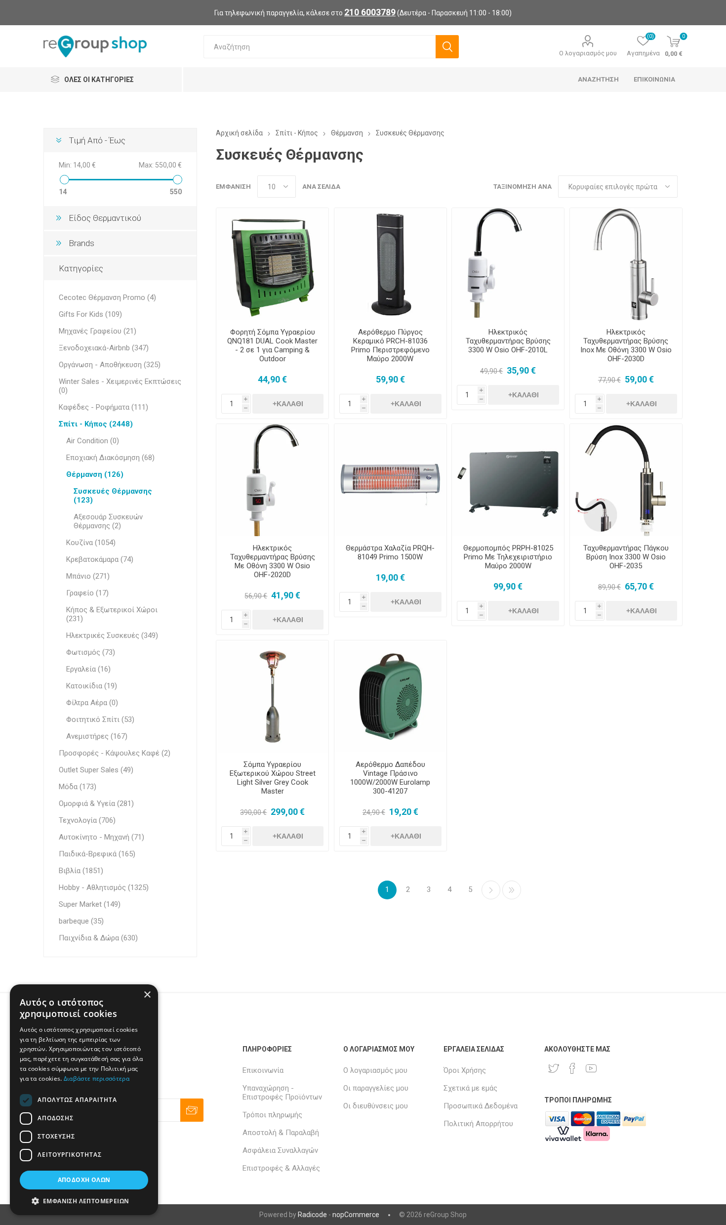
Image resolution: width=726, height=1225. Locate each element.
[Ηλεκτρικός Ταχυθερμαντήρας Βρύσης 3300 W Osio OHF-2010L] (508, 264)
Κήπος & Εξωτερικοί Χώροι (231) (112, 614)
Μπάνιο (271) (88, 576)
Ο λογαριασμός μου (588, 53)
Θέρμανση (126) (94, 474)
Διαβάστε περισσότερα (96, 1078)
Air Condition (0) (92, 440)
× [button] (147, 995)
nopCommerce (355, 1215)
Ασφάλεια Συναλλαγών (280, 1150)
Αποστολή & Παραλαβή (280, 1132)
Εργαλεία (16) (88, 669)
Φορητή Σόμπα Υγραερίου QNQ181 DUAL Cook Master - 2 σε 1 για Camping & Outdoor (272, 345)
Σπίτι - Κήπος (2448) (96, 424)
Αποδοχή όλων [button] (84, 1180)
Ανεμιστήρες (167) (96, 736)
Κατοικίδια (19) (91, 685)
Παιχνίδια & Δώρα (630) (98, 937)
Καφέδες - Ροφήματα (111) (103, 407)
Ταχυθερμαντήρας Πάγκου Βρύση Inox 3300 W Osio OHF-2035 (626, 557)
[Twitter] (554, 1068)
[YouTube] (591, 1068)
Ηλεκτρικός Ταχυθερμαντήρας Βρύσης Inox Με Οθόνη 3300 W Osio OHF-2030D (626, 345)
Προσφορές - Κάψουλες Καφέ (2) (114, 753)
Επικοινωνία (262, 1070)
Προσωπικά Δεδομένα (481, 1105)
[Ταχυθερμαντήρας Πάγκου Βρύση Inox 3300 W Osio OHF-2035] (626, 480)
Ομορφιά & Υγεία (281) (96, 803)
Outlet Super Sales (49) (96, 769)
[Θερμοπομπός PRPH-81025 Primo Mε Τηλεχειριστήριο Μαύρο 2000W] (508, 480)
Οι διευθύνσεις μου (375, 1105)
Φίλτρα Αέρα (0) (92, 702)
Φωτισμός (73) (90, 652)
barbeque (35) (81, 921)
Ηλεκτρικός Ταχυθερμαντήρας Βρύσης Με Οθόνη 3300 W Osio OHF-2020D (272, 561)
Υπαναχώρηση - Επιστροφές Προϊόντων (282, 1092)
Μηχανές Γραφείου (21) (97, 331)
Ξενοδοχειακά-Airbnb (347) (104, 347)
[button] (84, 1200)
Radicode (312, 1215)
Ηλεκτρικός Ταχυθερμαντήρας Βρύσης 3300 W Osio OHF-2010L (508, 341)
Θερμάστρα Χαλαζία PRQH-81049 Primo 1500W (390, 552)
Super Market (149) (90, 904)
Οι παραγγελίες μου (375, 1088)
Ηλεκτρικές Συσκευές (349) (112, 635)
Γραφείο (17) (87, 593)
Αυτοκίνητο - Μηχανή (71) (101, 837)
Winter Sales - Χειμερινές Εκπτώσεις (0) (120, 386)
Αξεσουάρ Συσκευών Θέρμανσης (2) (108, 521)
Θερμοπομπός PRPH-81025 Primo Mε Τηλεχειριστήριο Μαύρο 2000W (508, 557)
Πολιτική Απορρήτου (478, 1123)
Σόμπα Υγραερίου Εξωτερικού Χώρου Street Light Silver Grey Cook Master (273, 778)
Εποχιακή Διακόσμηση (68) (110, 457)
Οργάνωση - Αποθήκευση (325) (110, 364)
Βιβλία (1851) (81, 870)
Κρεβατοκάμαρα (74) (99, 559)
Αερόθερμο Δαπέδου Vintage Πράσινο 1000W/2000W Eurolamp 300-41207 (390, 778)
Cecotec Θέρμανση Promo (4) (107, 297)
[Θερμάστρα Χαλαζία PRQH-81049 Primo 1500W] (390, 480)
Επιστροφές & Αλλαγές (281, 1168)
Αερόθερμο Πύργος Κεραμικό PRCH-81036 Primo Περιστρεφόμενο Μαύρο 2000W (390, 345)
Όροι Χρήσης (465, 1070)
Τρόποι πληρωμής (272, 1114)
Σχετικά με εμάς (470, 1088)
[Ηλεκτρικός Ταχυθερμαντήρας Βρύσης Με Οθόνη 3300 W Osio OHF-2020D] (272, 480)
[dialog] (84, 1099)
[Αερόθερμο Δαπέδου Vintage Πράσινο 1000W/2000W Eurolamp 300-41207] (390, 696)
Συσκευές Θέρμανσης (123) (113, 496)
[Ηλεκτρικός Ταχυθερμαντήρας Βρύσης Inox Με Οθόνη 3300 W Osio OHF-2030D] (626, 264)
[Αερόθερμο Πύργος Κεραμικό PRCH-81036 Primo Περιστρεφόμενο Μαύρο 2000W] (390, 264)
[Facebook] (572, 1068)
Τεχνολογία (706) (87, 820)
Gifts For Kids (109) (90, 314)
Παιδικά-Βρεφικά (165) (97, 853)
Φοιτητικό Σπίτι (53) (100, 719)
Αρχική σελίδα (239, 133)
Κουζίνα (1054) (91, 542)
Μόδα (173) (77, 786)
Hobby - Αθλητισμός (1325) (104, 887)
